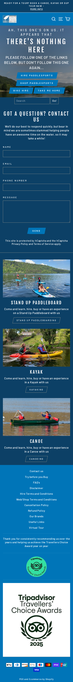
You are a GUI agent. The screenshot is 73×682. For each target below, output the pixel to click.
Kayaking (36, 389)
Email (7, 163)
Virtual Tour (36, 527)
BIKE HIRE (21, 90)
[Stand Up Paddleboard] (36, 278)
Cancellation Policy (36, 505)
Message (10, 197)
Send (36, 230)
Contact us (36, 471)
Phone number (15, 180)
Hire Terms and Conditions (36, 493)
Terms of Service (44, 244)
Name (7, 147)
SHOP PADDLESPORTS (36, 83)
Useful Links (36, 521)
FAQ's (36, 482)
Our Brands (36, 516)
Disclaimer (36, 488)
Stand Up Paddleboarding (37, 320)
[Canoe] (36, 417)
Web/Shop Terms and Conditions (36, 499)
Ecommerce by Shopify (41, 679)
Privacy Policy (20, 244)
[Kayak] (36, 348)
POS (21, 679)
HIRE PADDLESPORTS (37, 75)
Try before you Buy (36, 476)
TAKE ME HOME (49, 90)
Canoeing (36, 459)
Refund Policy (36, 510)
